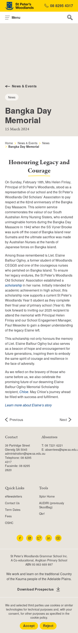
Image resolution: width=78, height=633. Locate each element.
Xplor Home (47, 496)
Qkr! (42, 513)
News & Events (27, 143)
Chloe (23, 391)
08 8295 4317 (61, 5)
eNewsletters (13, 496)
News (46, 143)
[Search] (70, 17)
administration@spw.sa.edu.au (25, 453)
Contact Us (12, 503)
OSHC (9, 523)
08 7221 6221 (54, 445)
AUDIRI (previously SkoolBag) (51, 505)
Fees (8, 516)
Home (9, 143)
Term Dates (12, 510)
